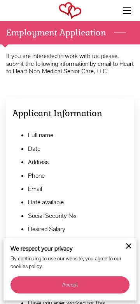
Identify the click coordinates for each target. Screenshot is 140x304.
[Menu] (126, 10)
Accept (70, 284)
